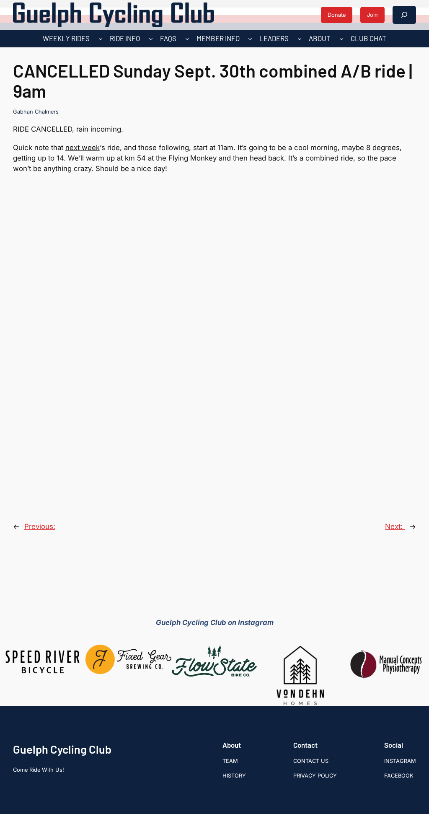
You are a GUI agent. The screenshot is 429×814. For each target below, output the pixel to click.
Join (372, 15)
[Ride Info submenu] (151, 38)
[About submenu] (341, 38)
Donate (337, 15)
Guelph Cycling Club (62, 749)
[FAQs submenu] (187, 38)
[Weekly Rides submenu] (100, 38)
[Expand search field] (404, 15)
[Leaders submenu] (299, 38)
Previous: (39, 526)
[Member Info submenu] (250, 38)
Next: (395, 526)
